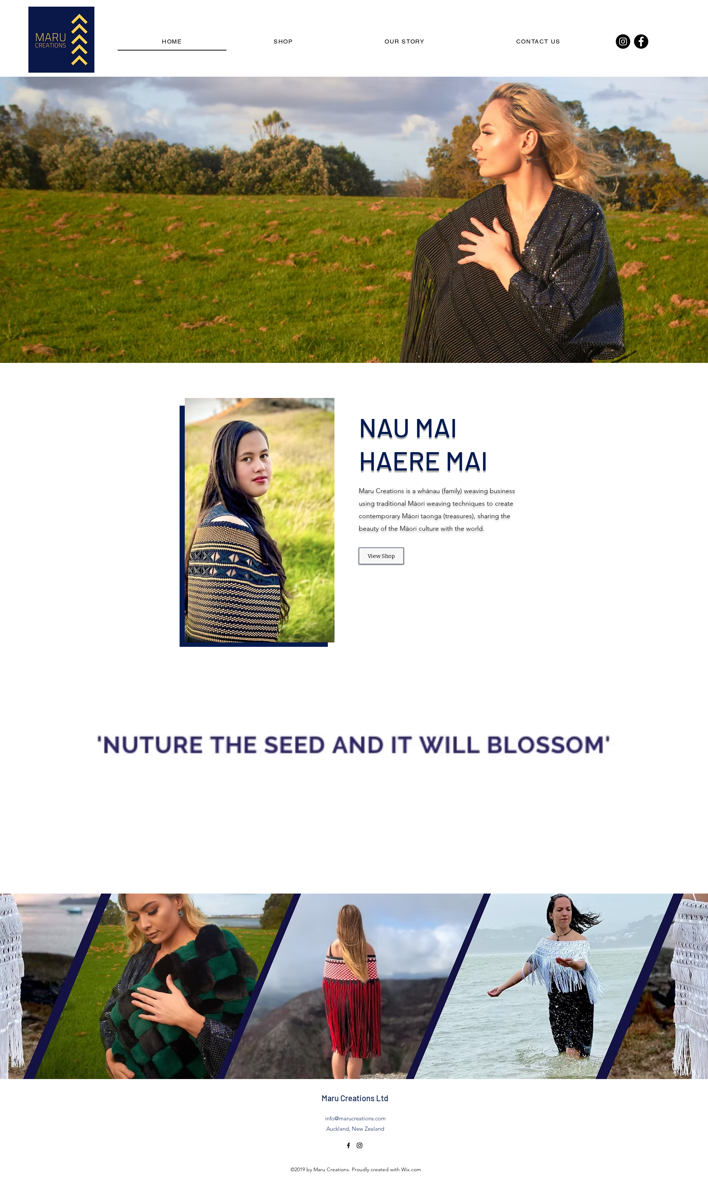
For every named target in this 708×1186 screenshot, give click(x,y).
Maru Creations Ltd (355, 1098)
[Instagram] (623, 41)
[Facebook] (641, 41)
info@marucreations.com (355, 1118)
